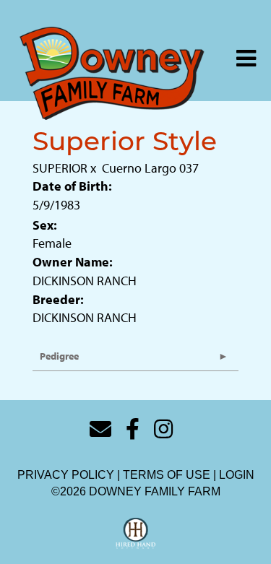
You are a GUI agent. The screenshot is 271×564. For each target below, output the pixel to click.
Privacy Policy (65, 475)
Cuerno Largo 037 (150, 168)
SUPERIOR (60, 168)
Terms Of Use (166, 475)
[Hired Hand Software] (135, 534)
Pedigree (59, 356)
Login (236, 475)
